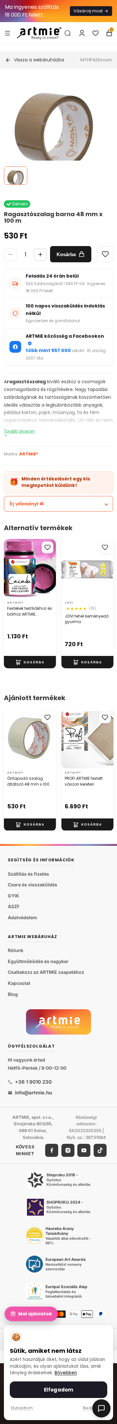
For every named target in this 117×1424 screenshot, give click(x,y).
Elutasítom (22, 1408)
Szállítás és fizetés (28, 873)
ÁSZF (14, 906)
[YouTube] (83, 1149)
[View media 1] (15, 175)
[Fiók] (82, 33)
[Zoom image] (54, 131)
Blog (13, 994)
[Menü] (7, 32)
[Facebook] (51, 1149)
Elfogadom (58, 1389)
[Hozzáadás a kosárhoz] (30, 662)
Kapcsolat (19, 983)
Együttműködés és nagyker (38, 961)
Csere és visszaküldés (32, 884)
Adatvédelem (22, 917)
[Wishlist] (105, 254)
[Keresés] (67, 33)
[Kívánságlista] (95, 33)
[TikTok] (100, 1149)
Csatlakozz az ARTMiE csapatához (46, 972)
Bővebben (66, 1373)
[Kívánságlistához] (47, 547)
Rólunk (15, 950)
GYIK (13, 895)
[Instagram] (67, 1149)
